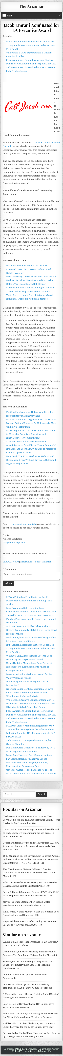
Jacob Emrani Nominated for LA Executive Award (31, 27)
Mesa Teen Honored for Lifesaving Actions (29, 755)
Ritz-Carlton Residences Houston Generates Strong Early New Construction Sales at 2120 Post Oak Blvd (30, 45)
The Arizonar (31, 6)
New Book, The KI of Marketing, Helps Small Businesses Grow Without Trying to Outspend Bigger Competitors (31, 460)
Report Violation (42, 561)
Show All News (11, 561)
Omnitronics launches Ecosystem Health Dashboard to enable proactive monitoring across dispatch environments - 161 (31, 833)
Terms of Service (29, 1051)
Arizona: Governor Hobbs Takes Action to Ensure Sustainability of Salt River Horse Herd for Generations (31, 630)
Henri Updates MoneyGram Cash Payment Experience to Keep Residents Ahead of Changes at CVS (29, 667)
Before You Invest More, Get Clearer (26, 284)
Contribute (44, 1049)
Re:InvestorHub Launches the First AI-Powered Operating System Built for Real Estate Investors (28, 269)
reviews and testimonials (22, 524)
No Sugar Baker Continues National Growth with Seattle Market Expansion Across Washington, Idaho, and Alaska (29, 693)
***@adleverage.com (14, 542)
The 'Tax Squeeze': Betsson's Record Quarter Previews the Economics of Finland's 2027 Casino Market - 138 (29, 873)
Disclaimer (26, 561)
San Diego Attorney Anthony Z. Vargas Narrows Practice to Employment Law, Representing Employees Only (27, 762)
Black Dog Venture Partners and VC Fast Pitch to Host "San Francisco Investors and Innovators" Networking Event (30, 434)
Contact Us (45, 1051)
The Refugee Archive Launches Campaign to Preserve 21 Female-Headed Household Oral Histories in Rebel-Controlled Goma (30, 703)
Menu (9, 15)
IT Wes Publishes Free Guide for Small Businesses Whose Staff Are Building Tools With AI (29, 601)
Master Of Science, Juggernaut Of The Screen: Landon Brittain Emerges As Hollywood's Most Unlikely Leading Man (31, 423)
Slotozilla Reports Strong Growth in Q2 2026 (30, 615)
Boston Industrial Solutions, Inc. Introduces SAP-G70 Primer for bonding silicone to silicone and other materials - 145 (31, 846)
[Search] (60, 15)
